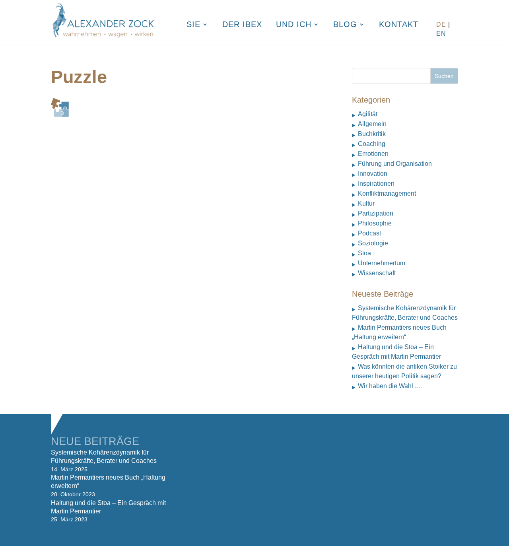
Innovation (372, 173)
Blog (345, 25)
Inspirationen (376, 183)
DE (441, 24)
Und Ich (293, 25)
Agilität (367, 114)
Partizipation (375, 213)
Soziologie (373, 243)
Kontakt (398, 25)
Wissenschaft (377, 273)
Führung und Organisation (395, 163)
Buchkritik (372, 133)
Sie (193, 25)
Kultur (366, 203)
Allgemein (372, 123)
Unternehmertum (381, 263)
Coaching (371, 143)
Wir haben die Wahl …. (390, 386)
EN (441, 33)
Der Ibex (242, 25)
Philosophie (375, 223)
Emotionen (373, 153)
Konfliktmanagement (387, 193)
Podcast (369, 233)
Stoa (364, 253)
